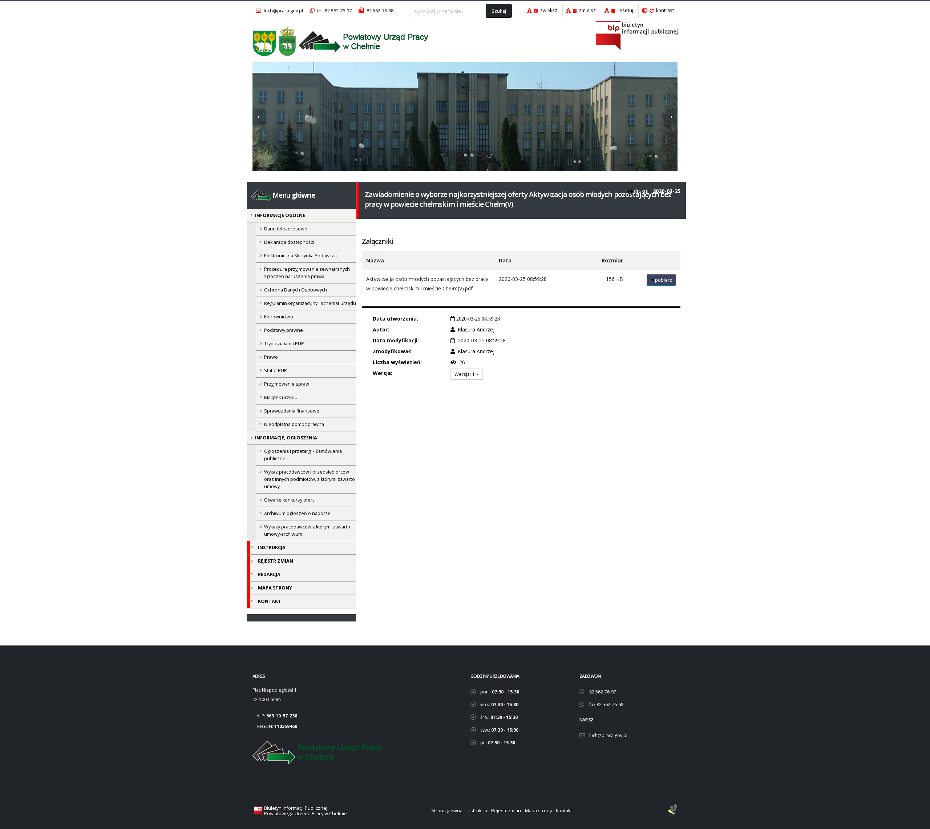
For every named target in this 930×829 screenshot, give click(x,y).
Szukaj (499, 11)
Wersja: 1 (465, 374)
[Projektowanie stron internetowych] (673, 810)
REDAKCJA (269, 574)
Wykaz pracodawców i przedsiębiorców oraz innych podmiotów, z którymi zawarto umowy (309, 479)
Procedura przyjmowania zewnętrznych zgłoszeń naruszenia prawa (307, 272)
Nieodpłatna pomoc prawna (294, 424)
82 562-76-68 (379, 11)
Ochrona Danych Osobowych (295, 290)
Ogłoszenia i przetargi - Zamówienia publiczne (303, 455)
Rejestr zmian (506, 811)
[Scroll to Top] (917, 821)
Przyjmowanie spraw (286, 384)
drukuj (641, 191)
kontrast (664, 10)
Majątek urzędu (281, 397)
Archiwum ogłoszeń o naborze (297, 513)
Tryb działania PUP (284, 344)
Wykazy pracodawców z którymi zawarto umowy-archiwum (307, 530)
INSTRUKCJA (272, 547)
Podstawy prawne (283, 330)
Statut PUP (275, 370)
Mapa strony (538, 811)
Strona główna (446, 811)
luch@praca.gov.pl (283, 11)
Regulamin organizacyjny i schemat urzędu (310, 303)
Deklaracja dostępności (289, 242)
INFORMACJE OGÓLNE (280, 215)
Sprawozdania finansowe (291, 411)
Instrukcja (476, 811)
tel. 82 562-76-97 (334, 11)
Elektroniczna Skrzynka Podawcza (300, 256)
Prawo (271, 357)
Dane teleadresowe (285, 229)
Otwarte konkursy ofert (289, 500)
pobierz (663, 280)
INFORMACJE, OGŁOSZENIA (286, 438)
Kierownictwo (278, 317)
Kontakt (564, 811)
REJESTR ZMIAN (275, 561)
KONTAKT (269, 601)
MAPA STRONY (275, 588)
